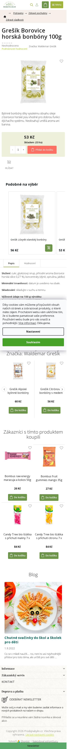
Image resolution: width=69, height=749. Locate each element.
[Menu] (56, 4)
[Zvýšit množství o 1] (23, 149)
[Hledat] (31, 5)
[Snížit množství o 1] (12, 149)
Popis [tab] (11, 263)
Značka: (42, 46)
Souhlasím (33, 342)
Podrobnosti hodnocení (14, 48)
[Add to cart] (48, 248)
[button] (5, 223)
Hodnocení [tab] (30, 263)
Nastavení (33, 331)
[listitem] (31, 223)
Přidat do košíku (44, 149)
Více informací (27, 323)
